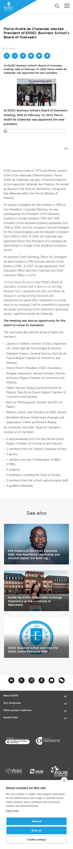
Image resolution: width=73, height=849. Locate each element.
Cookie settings (36, 839)
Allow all (37, 821)
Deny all (36, 830)
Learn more (12, 810)
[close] (64, 780)
